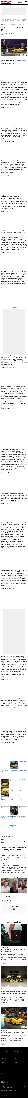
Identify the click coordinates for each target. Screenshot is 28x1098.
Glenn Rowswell (8, 33)
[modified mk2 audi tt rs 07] (14, 783)
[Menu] (26, 2)
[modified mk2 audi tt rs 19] (14, 820)
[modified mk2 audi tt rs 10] (14, 792)
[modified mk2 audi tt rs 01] (14, 765)
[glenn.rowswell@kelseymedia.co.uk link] (14, 909)
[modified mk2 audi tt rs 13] (14, 801)
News (15, 1054)
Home (2, 24)
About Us (3, 1062)
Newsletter (21, 2)
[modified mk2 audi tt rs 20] (23, 820)
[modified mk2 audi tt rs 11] (23, 792)
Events (15, 1066)
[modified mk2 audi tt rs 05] (23, 774)
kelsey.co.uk (15, 1090)
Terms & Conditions (5, 1066)
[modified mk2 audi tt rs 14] (23, 801)
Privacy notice (4, 1069)
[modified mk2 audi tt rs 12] (5, 801)
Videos (15, 1062)
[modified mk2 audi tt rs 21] (5, 829)
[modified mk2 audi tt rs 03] (5, 774)
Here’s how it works (20, 20)
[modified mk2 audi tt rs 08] (23, 783)
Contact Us (3, 1054)
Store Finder (3, 1077)
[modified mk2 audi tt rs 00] (5, 765)
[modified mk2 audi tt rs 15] (5, 810)
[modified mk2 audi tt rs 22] (14, 829)
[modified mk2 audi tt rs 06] (5, 783)
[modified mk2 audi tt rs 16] (14, 810)
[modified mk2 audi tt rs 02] (23, 765)
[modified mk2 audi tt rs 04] (14, 774)
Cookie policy (4, 1073)
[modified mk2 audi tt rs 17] (23, 810)
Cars (6, 24)
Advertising (3, 1058)
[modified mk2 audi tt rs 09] (5, 792)
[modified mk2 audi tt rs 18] (5, 820)
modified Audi (17, 60)
